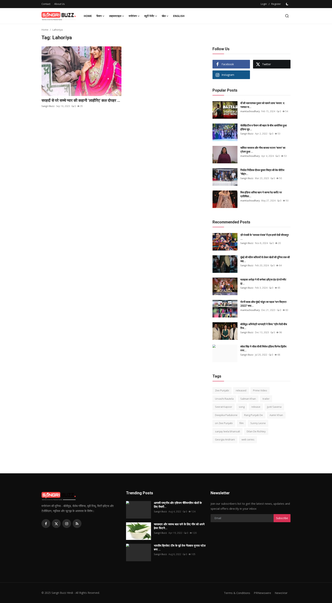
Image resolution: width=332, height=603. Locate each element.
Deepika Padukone (226, 415)
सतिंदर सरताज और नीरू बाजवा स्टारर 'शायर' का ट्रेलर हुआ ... (262, 149)
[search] (286, 15)
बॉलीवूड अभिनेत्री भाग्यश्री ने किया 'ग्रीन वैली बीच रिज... (263, 326)
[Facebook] (46, 523)
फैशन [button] (99, 16)
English (178, 16)
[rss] (77, 523)
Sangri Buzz (48, 106)
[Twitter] (56, 523)
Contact (46, 4)
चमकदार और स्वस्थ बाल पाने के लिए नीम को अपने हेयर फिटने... (179, 526)
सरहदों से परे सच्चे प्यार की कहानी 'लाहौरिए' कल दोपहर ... (81, 100)
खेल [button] (164, 16)
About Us (59, 4)
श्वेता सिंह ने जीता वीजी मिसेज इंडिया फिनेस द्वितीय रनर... (263, 348)
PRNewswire (262, 593)
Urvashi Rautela (224, 398)
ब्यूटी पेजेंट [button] (149, 16)
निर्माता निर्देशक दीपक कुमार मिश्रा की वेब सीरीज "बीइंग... (262, 172)
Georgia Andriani (225, 439)
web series (248, 439)
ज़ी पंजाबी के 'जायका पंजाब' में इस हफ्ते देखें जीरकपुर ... (264, 236)
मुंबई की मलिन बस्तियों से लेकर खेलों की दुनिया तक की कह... (265, 259)
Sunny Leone (258, 423)
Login (264, 4)
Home (88, 16)
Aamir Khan (276, 415)
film (241, 423)
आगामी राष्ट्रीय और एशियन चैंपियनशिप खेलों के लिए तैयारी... (178, 505)
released (241, 390)
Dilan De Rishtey (256, 431)
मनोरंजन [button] (133, 16)
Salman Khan (248, 398)
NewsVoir (281, 593)
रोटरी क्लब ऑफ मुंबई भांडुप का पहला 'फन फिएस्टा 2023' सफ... (263, 303)
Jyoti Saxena (274, 406)
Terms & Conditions (237, 593)
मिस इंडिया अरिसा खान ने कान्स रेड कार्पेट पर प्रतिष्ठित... (261, 194)
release (255, 406)
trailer (266, 398)
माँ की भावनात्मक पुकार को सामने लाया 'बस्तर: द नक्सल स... (262, 105)
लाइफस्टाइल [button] (115, 16)
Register (276, 4)
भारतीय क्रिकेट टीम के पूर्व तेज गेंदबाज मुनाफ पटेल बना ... (180, 547)
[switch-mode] (287, 4)
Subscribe (282, 518)
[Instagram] (66, 523)
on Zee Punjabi (224, 423)
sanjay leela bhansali (227, 431)
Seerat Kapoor (223, 406)
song (242, 406)
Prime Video (260, 390)
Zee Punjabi (222, 390)
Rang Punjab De (253, 415)
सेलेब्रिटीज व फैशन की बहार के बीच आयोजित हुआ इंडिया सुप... (263, 127)
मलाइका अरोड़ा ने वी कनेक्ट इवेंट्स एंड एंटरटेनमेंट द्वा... (263, 281)
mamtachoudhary (250, 111)
